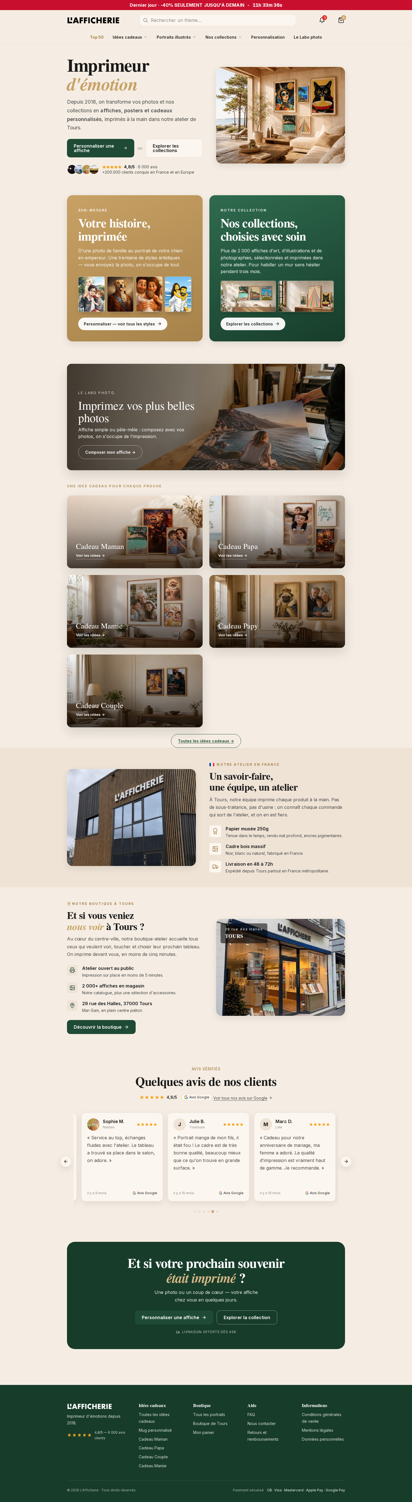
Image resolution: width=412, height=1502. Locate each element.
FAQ (251, 1414)
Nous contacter (261, 1423)
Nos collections (221, 37)
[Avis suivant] (346, 1161)
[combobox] (217, 20)
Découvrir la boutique (98, 1027)
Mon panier (203, 1432)
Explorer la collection (247, 1317)
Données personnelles (323, 1439)
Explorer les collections (166, 148)
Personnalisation (268, 37)
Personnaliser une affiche (94, 148)
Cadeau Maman (153, 1439)
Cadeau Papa (151, 1447)
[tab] (195, 1211)
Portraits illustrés (174, 37)
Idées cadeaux (127, 37)
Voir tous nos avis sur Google (240, 1098)
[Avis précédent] (65, 1161)
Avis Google (199, 1097)
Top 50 (97, 37)
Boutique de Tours (210, 1423)
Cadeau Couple (153, 1456)
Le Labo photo (308, 37)
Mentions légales (317, 1430)
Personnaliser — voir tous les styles (119, 324)
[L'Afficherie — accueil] (93, 20)
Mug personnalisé (155, 1430)
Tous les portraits (209, 1414)
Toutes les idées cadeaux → (206, 741)
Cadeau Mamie (152, 1465)
